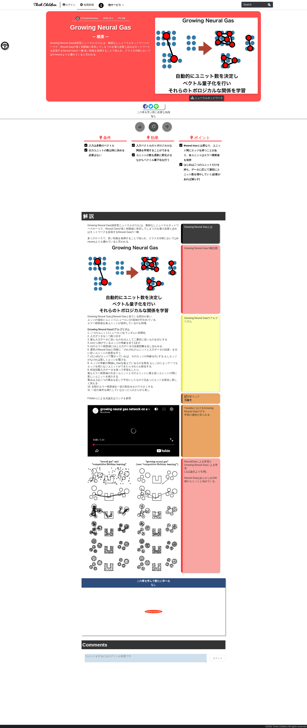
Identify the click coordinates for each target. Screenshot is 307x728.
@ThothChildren (89, 18)
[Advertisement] (153, 689)
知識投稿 (89, 4)
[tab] (5, 46)
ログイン (70, 4)
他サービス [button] (115, 4)
